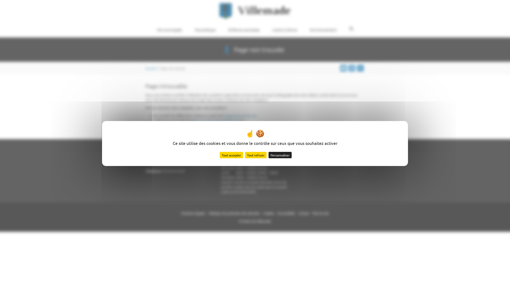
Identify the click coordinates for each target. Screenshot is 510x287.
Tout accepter (231, 155)
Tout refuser (256, 155)
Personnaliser (280, 155)
